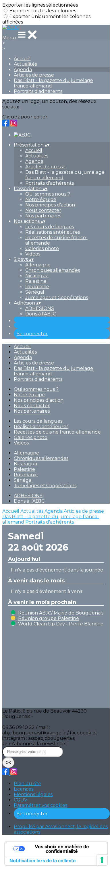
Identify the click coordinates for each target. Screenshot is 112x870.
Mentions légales (33, 794)
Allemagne (38, 265)
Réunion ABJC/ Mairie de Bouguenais (60, 613)
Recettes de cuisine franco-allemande (57, 432)
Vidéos (32, 254)
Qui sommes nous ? (47, 194)
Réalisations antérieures (52, 232)
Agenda (23, 69)
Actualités (25, 64)
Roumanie (37, 286)
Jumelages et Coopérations (56, 297)
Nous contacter (43, 210)
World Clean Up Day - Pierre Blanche (60, 624)
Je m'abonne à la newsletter (34, 743)
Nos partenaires (43, 216)
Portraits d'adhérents (38, 91)
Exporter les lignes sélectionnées (40, 5)
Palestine (36, 281)
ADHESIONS (39, 308)
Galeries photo (42, 248)
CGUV (20, 800)
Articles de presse (34, 75)
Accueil (22, 58)
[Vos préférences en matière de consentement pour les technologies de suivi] (101, 860)
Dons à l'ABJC (40, 314)
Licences (23, 789)
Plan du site (27, 783)
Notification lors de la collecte (42, 860)
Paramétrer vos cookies (40, 805)
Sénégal (34, 292)
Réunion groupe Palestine (48, 618)
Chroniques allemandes (52, 270)
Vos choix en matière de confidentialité (62, 849)
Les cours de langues (49, 226)
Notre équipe (40, 199)
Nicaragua (37, 275)
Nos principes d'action (50, 205)
